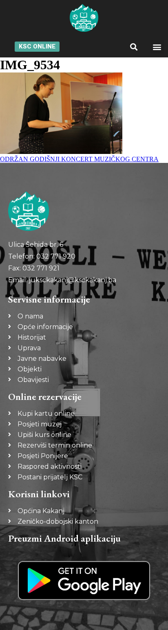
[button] (133, 46)
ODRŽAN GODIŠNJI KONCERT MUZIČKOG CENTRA (79, 159)
